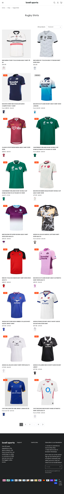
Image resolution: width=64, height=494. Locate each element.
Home (3, 8)
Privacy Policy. (48, 472)
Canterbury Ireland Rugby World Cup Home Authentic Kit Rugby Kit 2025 (45, 148)
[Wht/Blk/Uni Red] (4, 68)
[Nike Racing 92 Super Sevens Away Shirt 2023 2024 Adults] (16, 218)
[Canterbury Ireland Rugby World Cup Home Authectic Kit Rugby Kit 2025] (16, 174)
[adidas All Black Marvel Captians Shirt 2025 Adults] (47, 218)
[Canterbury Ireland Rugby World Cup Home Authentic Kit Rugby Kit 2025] (47, 131)
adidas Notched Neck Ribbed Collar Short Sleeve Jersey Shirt (16, 322)
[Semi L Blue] (4, 329)
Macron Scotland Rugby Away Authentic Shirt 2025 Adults (47, 279)
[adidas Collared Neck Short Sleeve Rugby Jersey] (47, 348)
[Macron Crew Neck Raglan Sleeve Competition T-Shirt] (16, 87)
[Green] (35, 155)
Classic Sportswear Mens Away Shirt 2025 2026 (16, 148)
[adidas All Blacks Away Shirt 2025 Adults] (16, 348)
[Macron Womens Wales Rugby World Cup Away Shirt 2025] (47, 174)
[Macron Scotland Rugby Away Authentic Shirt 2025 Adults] (47, 261)
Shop (9, 8)
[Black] (35, 198)
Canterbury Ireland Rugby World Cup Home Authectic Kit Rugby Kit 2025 (14, 192)
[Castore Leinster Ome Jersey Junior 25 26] (16, 392)
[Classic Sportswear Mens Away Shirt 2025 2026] (16, 131)
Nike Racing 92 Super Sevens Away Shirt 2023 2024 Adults (15, 235)
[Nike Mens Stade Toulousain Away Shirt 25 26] (16, 44)
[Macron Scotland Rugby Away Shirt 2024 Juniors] (47, 87)
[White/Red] (35, 416)
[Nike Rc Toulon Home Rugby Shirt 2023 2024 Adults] (16, 261)
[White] (35, 111)
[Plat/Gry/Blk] (35, 68)
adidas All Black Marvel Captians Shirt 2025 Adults (46, 235)
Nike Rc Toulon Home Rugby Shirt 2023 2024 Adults (16, 279)
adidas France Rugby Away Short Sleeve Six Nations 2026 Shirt (46, 322)
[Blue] (4, 414)
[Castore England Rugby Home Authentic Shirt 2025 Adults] (47, 392)
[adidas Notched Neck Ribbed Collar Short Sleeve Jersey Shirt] (16, 305)
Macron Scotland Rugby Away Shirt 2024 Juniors (47, 105)
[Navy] (4, 111)
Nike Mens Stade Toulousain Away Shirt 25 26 (16, 61)
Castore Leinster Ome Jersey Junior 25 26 (15, 408)
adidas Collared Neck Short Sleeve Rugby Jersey (47, 366)
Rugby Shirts (16, 8)
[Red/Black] (4, 286)
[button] (2, 2)
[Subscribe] (60, 467)
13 (38, 424)
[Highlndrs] (4, 155)
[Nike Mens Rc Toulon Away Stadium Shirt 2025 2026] (47, 44)
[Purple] (4, 242)
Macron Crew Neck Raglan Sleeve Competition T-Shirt (13, 105)
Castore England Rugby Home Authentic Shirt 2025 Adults (46, 409)
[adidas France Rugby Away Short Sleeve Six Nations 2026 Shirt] (47, 305)
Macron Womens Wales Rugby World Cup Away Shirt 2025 (47, 192)
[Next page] (42, 424)
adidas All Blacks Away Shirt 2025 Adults (16, 365)
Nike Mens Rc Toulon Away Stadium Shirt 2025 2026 (46, 61)
